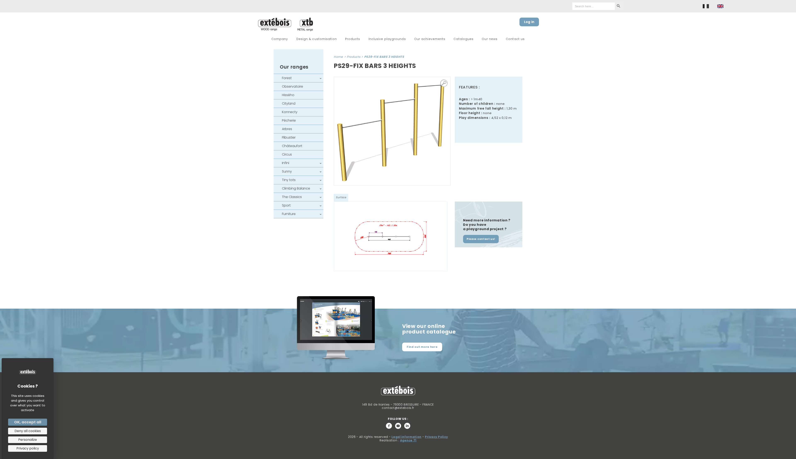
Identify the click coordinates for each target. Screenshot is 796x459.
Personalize (27, 439)
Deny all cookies (28, 431)
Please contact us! (481, 239)
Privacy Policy (436, 437)
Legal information (406, 437)
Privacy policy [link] (27, 448)
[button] (444, 83)
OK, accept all (27, 422)
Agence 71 (408, 440)
